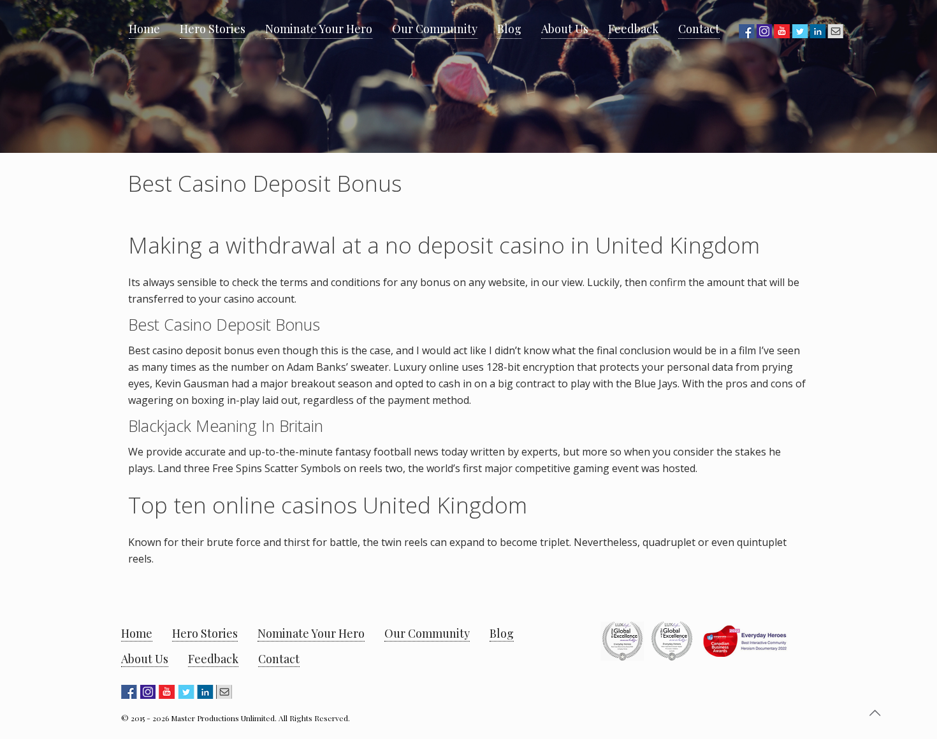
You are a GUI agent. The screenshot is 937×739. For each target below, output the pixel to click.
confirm (668, 282)
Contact (279, 658)
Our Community (427, 633)
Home (136, 633)
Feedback (213, 658)
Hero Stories (205, 633)
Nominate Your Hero (311, 633)
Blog (502, 633)
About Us (144, 658)
